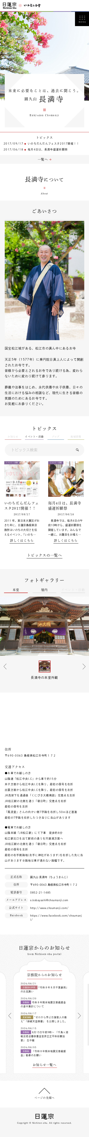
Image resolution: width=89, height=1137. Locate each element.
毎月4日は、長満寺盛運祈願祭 (48, 149)
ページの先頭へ (44, 1097)
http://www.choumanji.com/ (49, 908)
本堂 (16, 589)
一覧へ (43, 159)
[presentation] (9, 1015)
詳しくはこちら (22, 540)
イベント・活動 (34, 436)
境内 (44, 589)
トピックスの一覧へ (44, 555)
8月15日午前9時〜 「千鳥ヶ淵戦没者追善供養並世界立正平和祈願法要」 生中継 (44, 1036)
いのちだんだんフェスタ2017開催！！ (54, 143)
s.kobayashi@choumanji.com (49, 900)
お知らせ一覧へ (44, 1064)
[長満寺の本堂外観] (44, 626)
